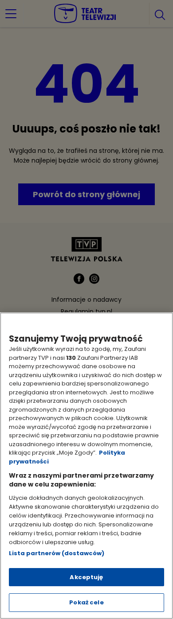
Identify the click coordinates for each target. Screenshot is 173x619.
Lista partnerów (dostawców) (56, 553)
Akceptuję (86, 577)
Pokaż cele (86, 602)
